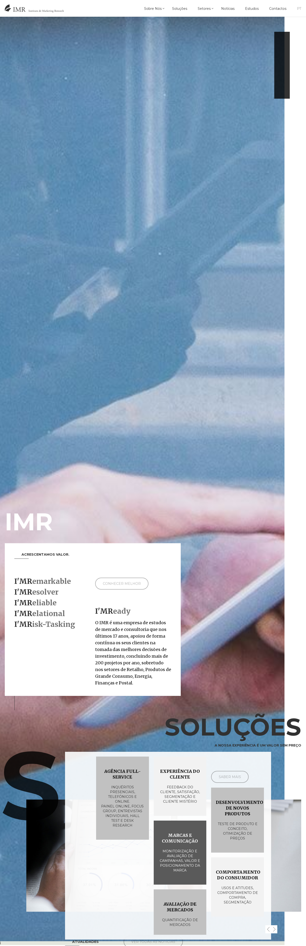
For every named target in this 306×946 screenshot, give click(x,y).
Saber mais (230, 777)
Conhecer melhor (122, 583)
